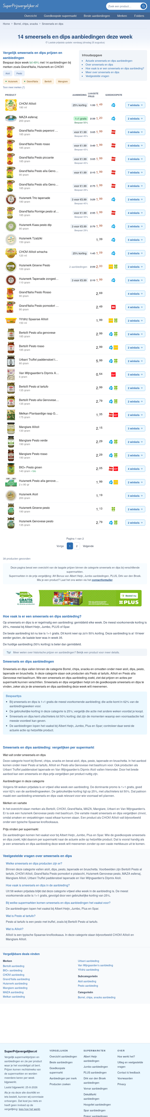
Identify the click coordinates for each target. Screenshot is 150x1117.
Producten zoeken (60, 1084)
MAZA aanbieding (13, 992)
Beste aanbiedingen (61, 1062)
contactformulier (102, 580)
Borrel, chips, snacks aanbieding (96, 997)
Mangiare (63, 81)
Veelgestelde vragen (97, 76)
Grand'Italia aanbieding (16, 979)
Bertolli (48, 81)
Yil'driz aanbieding (88, 969)
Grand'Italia (31, 82)
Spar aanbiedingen (95, 1110)
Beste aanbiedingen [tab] (97, 15)
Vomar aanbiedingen (96, 1088)
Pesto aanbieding (88, 985)
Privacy (121, 1084)
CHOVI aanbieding (13, 974)
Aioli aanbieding (87, 981)
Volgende (88, 546)
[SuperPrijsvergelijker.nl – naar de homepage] (20, 6)
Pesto (19, 73)
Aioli (7, 73)
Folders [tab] (139, 15)
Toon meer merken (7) (14, 87)
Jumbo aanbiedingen (96, 1066)
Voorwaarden (125, 1078)
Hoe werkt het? (126, 1056)
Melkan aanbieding (14, 996)
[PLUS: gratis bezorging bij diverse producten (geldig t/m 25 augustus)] (75, 598)
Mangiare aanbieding (15, 988)
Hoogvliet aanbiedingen (97, 1104)
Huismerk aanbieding (15, 983)
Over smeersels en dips (99, 64)
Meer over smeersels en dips (102, 72)
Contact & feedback (128, 1072)
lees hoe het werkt (29, 1109)
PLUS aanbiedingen (95, 1072)
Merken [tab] (122, 15)
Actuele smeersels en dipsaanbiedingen (109, 60)
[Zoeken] (143, 6)
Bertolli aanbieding (13, 966)
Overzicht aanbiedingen (63, 1056)
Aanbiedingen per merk (63, 1078)
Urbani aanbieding (88, 961)
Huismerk (11, 82)
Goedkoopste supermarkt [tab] (60, 15)
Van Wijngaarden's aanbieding (95, 965)
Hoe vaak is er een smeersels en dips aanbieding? (115, 68)
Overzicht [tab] (30, 15)
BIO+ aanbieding (12, 970)
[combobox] (123, 6)
